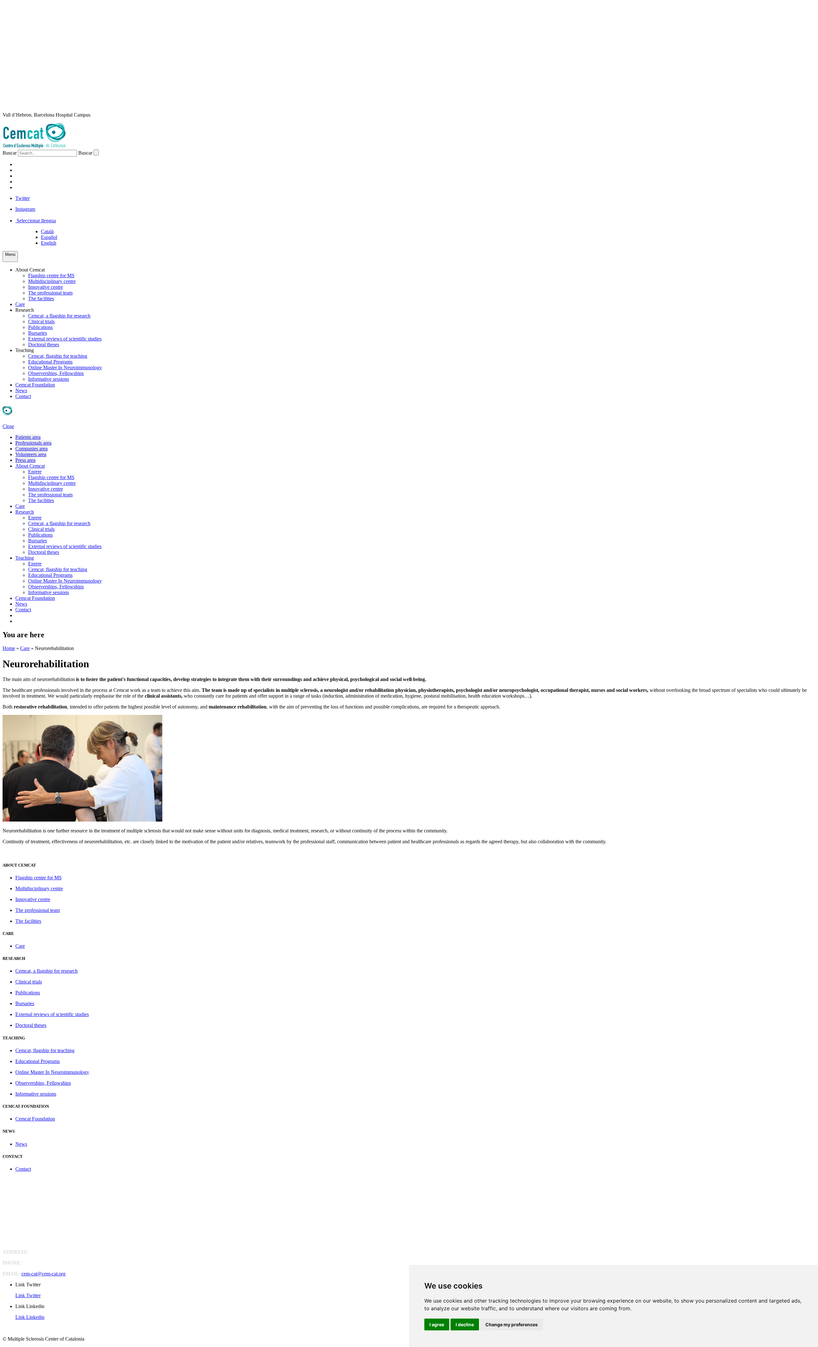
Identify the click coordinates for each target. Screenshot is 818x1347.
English (48, 243)
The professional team (50, 292)
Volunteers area (30, 454)
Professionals (36, 170)
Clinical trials (41, 321)
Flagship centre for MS (51, 275)
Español (49, 237)
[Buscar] (96, 152)
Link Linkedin (29, 1317)
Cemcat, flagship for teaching (57, 356)
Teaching (24, 350)
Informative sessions (48, 379)
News (21, 390)
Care (20, 304)
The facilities (41, 298)
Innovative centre (45, 287)
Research (24, 310)
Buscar (10, 153)
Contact (23, 396)
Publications (40, 327)
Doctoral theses (43, 344)
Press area (25, 460)
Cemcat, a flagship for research (59, 315)
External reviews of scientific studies (65, 338)
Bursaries (37, 333)
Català (47, 231)
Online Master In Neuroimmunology (65, 367)
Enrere (35, 471)
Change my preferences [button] (511, 1324)
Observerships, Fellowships (56, 373)
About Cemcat (30, 269)
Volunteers (32, 181)
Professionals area (33, 443)
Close (8, 426)
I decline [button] (465, 1324)
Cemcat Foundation (35, 384)
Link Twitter (28, 1295)
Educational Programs (50, 361)
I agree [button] (436, 1324)
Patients (27, 164)
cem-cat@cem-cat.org (43, 1273)
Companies (30, 176)
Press (23, 187)
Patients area (28, 437)
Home (9, 648)
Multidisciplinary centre (52, 281)
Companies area (31, 448)
